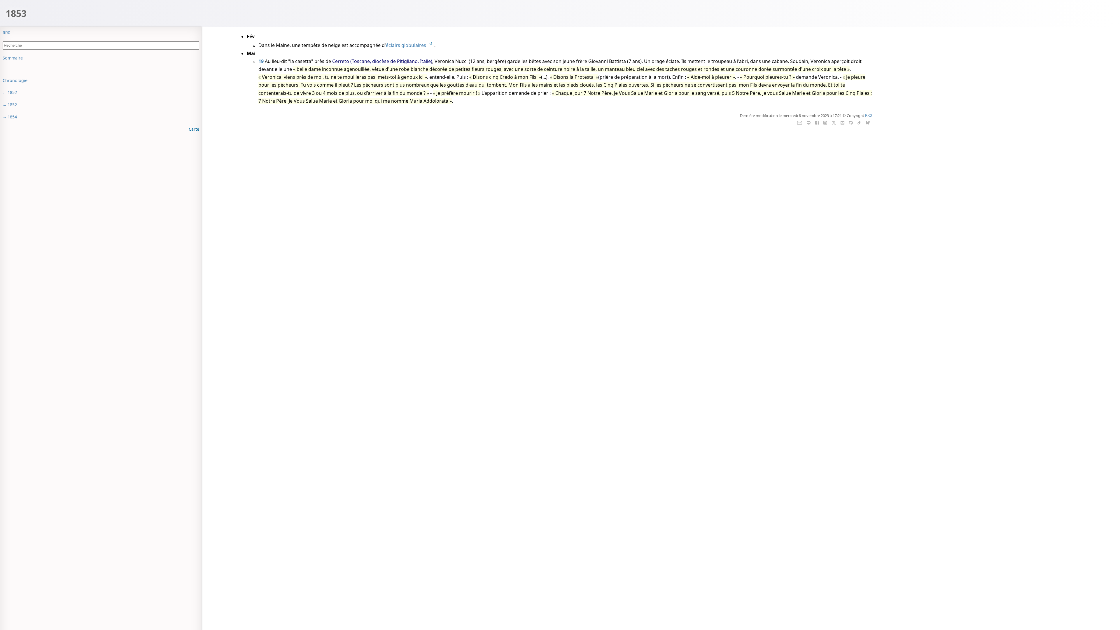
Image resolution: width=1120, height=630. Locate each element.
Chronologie (15, 80)
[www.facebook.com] (817, 121)
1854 (12, 117)
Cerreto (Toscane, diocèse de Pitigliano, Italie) (382, 61)
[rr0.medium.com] (809, 121)
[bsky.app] (867, 121)
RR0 (6, 32)
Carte (194, 129)
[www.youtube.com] (842, 121)
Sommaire (13, 58)
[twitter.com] (834, 121)
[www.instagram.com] (825, 121)
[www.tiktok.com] (859, 121)
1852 (12, 92)
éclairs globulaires (406, 45)
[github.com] (851, 121)
